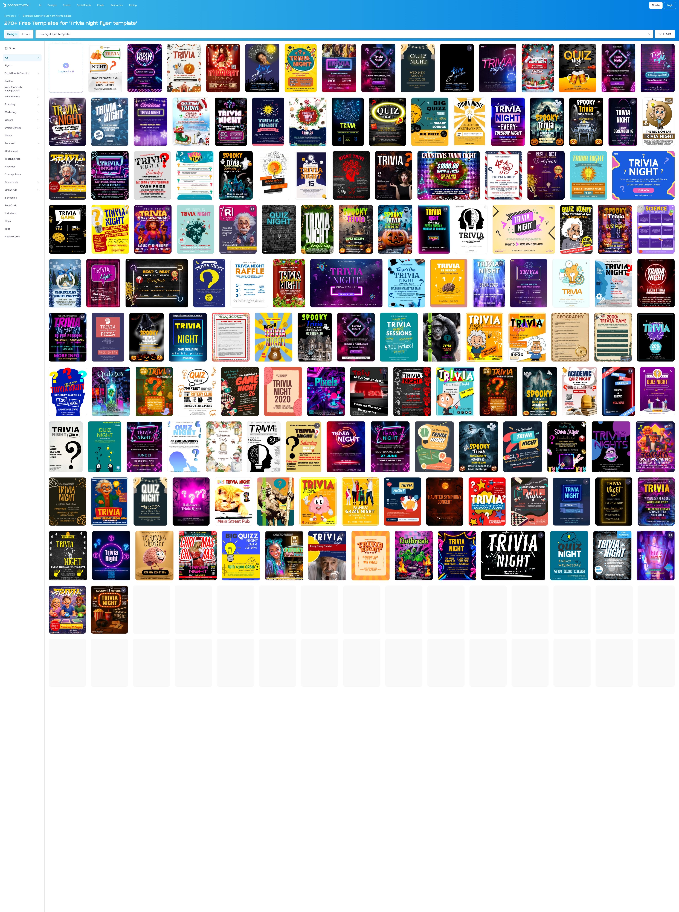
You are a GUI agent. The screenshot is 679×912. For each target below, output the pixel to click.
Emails (26, 34)
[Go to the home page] (14, 5)
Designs (12, 34)
